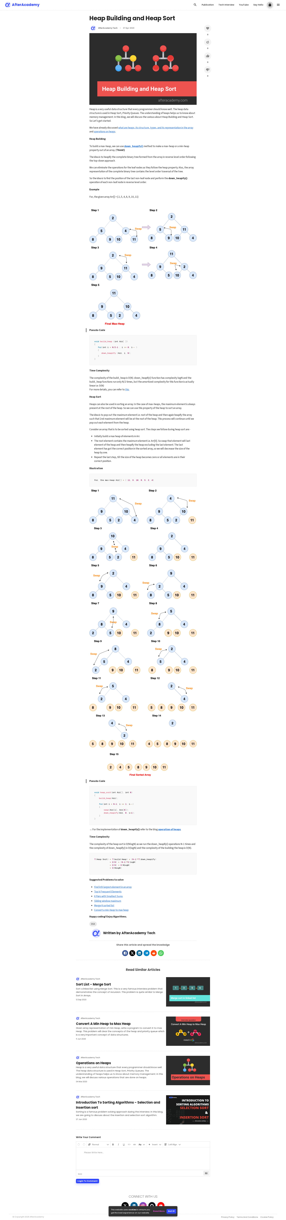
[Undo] (78, 1144)
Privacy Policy (227, 1217)
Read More (159, 1211)
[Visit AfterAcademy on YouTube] (160, 1205)
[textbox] (143, 1158)
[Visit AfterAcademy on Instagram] (143, 1205)
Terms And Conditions (247, 1217)
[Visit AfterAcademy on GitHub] (152, 1205)
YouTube (244, 4)
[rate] (207, 28)
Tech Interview (226, 4)
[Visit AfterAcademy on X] (125, 1205)
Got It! (171, 1211)
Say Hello (258, 4)
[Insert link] (134, 1144)
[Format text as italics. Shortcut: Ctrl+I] (118, 1144)
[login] (270, 5)
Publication (208, 4)
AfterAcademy (25, 4)
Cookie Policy (266, 1217)
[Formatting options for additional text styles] (141, 1144)
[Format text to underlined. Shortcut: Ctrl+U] (123, 1144)
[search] (195, 5)
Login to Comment (87, 1181)
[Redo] (84, 1144)
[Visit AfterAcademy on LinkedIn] (134, 1205)
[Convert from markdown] (206, 1173)
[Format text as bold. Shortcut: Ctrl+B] (113, 1144)
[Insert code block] (129, 1144)
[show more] (278, 5)
